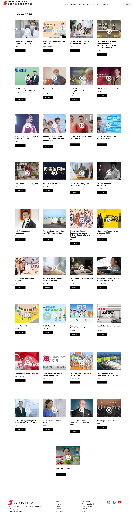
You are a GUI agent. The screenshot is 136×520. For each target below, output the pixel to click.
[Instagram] (109, 502)
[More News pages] (100, 4)
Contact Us (60, 511)
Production (86, 501)
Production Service (88, 504)
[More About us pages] (75, 4)
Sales (84, 511)
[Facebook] (114, 502)
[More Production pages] (84, 4)
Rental (84, 509)
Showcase (59, 509)
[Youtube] (119, 502)
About (58, 501)
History (58, 504)
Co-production (87, 506)
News (58, 506)
